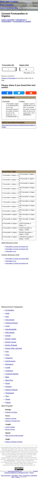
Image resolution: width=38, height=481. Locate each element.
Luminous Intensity (11, 374)
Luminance (9, 371)
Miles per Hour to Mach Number (14, 435)
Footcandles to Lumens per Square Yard (16, 249)
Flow (7, 351)
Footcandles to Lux (10, 251)
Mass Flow (9, 380)
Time (7, 396)
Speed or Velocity (11, 390)
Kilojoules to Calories (11, 412)
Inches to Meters (10, 427)
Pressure (8, 386)
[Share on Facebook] (6, 92)
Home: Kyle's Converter (9, 2)
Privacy (32, 472)
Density (8, 336)
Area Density (9, 320)
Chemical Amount (11, 323)
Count (7, 326)
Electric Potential (11, 345)
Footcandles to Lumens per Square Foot (16, 246)
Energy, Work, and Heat (13, 348)
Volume (8, 402)
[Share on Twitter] (18, 92)
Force (7, 355)
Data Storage (10, 332)
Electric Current (10, 342)
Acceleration (9, 310)
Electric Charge (10, 339)
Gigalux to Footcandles (8, 78)
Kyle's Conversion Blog (9, 8)
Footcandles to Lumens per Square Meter (17, 258)
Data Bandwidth (10, 329)
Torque (7, 399)
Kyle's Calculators (7, 5)
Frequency (9, 358)
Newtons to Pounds (10, 418)
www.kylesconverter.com (15, 471)
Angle (7, 313)
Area (7, 316)
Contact (17, 477)
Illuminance (9, 364)
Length (7, 367)
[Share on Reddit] (31, 92)
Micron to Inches (10, 429)
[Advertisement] (19, 43)
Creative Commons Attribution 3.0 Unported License (21, 471)
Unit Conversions (6, 475)
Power (7, 383)
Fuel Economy (10, 361)
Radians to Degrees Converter (13, 442)
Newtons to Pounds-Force (12, 421)
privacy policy (10, 460)
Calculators (15, 475)
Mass (7, 377)
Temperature (9, 393)
